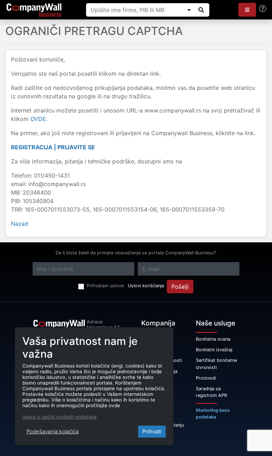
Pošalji (180, 286)
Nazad (19, 223)
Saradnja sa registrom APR (211, 392)
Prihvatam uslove (105, 285)
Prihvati (152, 431)
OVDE (38, 118)
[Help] (262, 9)
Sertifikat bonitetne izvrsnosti (216, 364)
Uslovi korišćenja (146, 285)
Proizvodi (206, 378)
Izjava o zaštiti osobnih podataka (59, 417)
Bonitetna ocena (213, 339)
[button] (247, 10)
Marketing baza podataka (213, 414)
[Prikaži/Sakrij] (189, 10)
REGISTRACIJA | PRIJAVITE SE (53, 147)
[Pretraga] (201, 10)
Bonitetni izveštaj (214, 349)
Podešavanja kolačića (53, 431)
